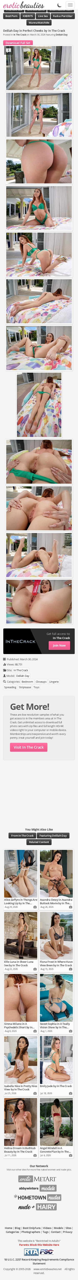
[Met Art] (39, 1177)
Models (58, 1228)
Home (8, 1228)
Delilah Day (61, 34)
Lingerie (54, 681)
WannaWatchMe (39, 22)
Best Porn (11, 16)
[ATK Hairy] (39, 1205)
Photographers (30, 1232)
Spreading (10, 687)
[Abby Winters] (39, 1187)
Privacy (67, 1232)
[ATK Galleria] (39, 1196)
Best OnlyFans (32, 1228)
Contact (56, 1232)
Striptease (25, 687)
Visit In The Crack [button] (29, 747)
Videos (47, 1228)
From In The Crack (22, 835)
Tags (45, 1232)
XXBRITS (28, 16)
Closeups (41, 681)
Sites (68, 1228)
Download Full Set (18, 43)
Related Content (39, 842)
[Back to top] (71, 1273)
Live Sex (43, 16)
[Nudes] (22, 5)
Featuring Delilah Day (53, 835)
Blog (17, 1228)
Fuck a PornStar (63, 16)
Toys (36, 687)
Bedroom (27, 681)
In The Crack (20, 34)
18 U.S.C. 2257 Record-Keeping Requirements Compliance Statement (39, 1261)
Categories (12, 1232)
